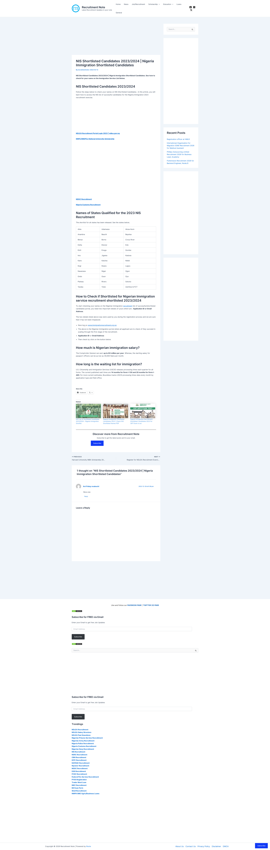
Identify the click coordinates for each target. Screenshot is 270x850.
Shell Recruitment (79, 791)
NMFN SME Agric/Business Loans (85, 793)
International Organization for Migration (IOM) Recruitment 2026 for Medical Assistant (180, 145)
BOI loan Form (77, 788)
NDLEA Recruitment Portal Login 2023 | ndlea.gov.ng (98, 133)
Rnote (88, 846)
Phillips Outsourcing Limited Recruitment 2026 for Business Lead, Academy (179, 154)
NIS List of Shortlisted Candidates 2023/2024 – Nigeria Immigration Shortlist (87, 421)
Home (118, 4)
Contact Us (191, 846)
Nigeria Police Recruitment (83, 743)
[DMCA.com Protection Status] (77, 611)
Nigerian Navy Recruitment (83, 749)
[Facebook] (190, 7)
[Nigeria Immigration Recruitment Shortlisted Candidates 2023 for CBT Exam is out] (142, 411)
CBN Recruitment (79, 757)
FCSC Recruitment (79, 774)
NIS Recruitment (78, 752)
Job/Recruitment (138, 4)
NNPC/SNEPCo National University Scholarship (95, 139)
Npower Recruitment (80, 766)
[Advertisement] (116, 39)
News (126, 4)
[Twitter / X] (191, 10)
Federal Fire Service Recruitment (85, 777)
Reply (86, 496)
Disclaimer (216, 846)
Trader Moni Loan (79, 782)
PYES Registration (79, 780)
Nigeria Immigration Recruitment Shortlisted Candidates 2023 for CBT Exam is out (141, 421)
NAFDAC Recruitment (81, 763)
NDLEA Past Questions (81, 735)
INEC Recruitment (79, 785)
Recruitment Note (93, 7)
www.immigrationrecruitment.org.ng (102, 325)
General (119, 13)
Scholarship (153, 4)
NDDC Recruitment (84, 199)
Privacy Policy (204, 846)
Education (167, 4)
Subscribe (97, 443)
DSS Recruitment (79, 771)
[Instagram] (194, 7)
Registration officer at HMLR (178, 139)
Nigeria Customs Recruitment (88, 205)
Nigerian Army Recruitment (83, 741)
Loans (179, 4)
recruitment (127, 306)
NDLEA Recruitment (80, 729)
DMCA (226, 846)
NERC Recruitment (79, 755)
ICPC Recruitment (79, 760)
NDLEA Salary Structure (81, 732)
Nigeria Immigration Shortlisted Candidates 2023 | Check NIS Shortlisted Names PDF (113, 421)
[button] (159, 4)
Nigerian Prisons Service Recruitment (87, 738)
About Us (179, 846)
